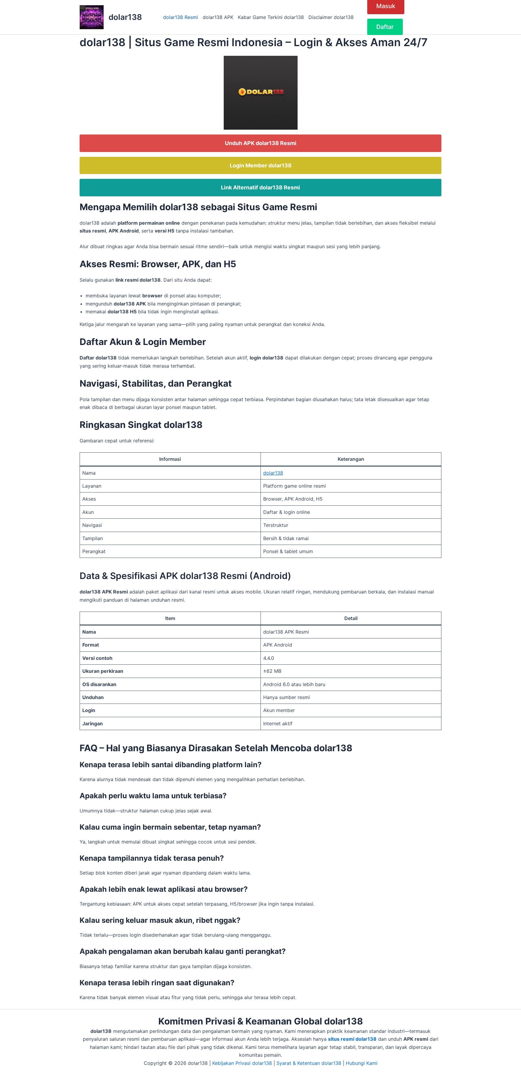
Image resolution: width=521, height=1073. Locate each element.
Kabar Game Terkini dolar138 (271, 17)
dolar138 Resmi (180, 17)
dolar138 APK (218, 17)
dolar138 (125, 17)
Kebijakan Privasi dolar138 (242, 1063)
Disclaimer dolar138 (331, 17)
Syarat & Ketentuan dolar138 (308, 1063)
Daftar (385, 26)
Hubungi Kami (361, 1063)
